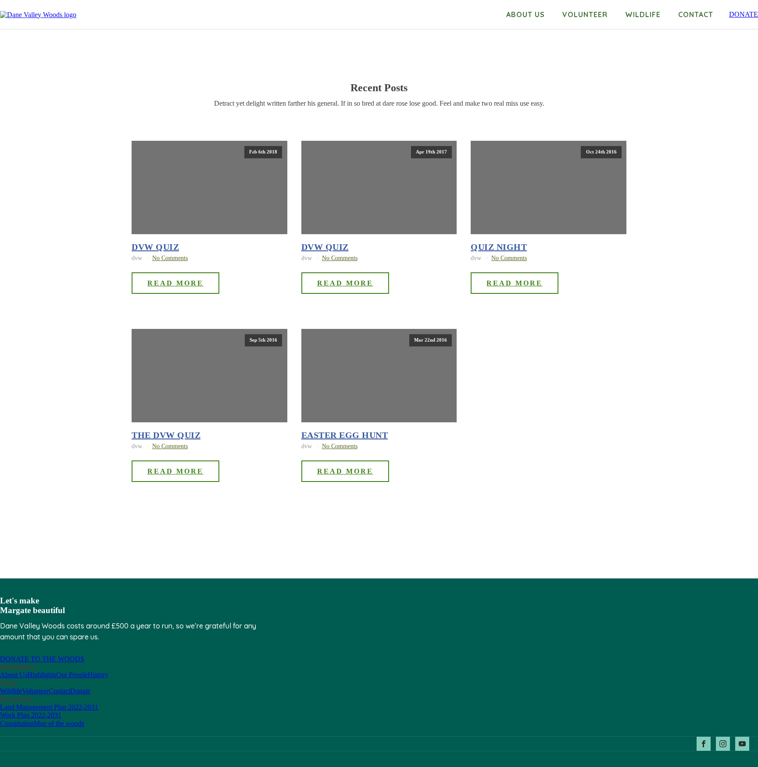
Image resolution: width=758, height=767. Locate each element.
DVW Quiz (155, 247)
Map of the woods (59, 723)
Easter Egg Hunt (344, 435)
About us (525, 14)
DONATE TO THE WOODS (42, 659)
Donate (80, 691)
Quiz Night (499, 247)
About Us (13, 674)
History (98, 674)
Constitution (17, 723)
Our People (72, 674)
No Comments (170, 258)
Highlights (41, 674)
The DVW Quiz (166, 435)
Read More (175, 283)
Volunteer (585, 14)
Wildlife (643, 14)
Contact (695, 14)
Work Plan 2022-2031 (30, 715)
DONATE (743, 14)
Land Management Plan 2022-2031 (49, 707)
